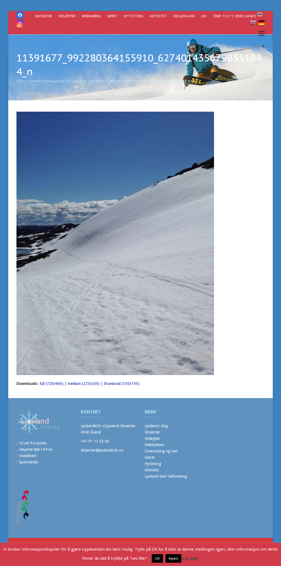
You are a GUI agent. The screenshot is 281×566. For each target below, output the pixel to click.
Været (150, 457)
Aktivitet (152, 470)
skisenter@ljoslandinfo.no (102, 450)
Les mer (190, 558)
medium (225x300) (84, 383)
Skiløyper (152, 438)
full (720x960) (51, 383)
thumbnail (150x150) (121, 383)
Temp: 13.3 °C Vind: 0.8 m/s (235, 16)
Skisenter (152, 432)
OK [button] (157, 558)
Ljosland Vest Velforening (166, 476)
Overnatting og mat (161, 451)
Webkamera (154, 445)
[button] (261, 33)
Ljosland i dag (156, 426)
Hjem (20, 81)
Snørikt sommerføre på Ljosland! (58, 81)
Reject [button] (173, 558)
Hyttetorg (153, 463)
